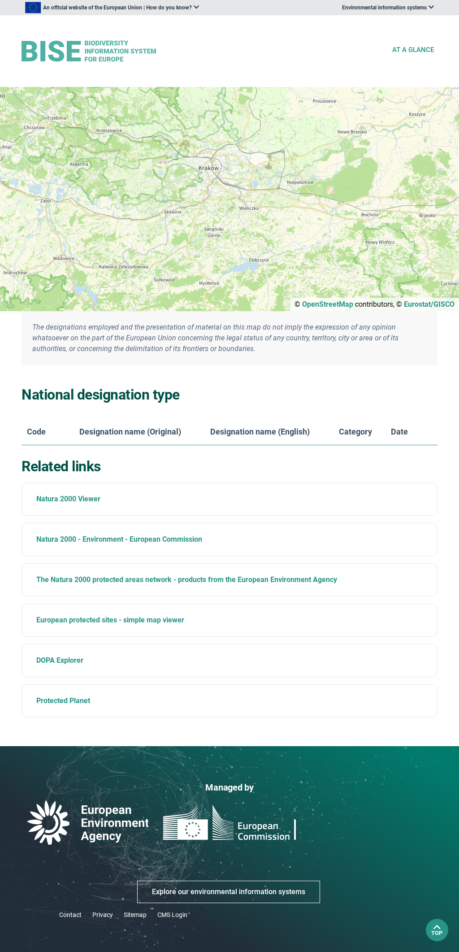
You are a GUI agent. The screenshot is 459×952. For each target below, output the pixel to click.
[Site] (203, 51)
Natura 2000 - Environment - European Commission (119, 539)
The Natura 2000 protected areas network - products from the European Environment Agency (186, 579)
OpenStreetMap (327, 304)
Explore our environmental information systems (228, 891)
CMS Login (172, 914)
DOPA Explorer (59, 660)
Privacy (102, 914)
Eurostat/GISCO (429, 304)
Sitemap (135, 914)
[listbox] (112, 7)
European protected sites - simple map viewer (110, 620)
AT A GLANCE (413, 50)
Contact (70, 914)
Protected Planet (63, 700)
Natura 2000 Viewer (68, 499)
